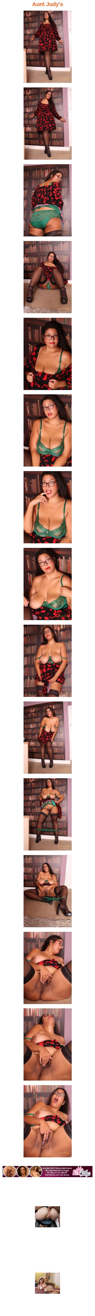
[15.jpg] (48, 1122)
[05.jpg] (48, 355)
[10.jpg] (48, 739)
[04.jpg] (48, 278)
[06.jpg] (48, 432)
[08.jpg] (48, 585)
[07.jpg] (48, 508)
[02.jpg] (48, 125)
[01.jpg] (48, 48)
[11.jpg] (48, 816)
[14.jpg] (48, 1046)
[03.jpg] (48, 201)
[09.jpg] (48, 662)
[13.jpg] (48, 969)
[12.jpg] (48, 892)
